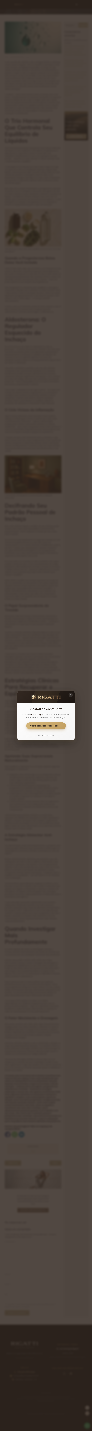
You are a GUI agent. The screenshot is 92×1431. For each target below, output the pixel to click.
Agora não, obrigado (46, 735)
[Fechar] (71, 695)
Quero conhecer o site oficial (44, 725)
